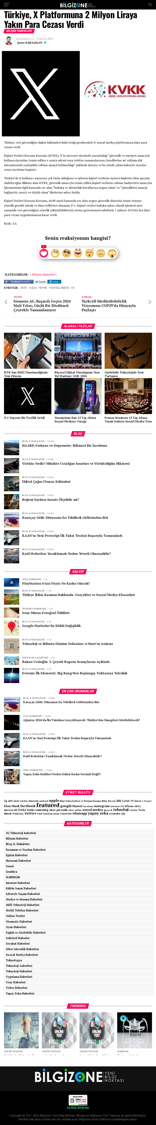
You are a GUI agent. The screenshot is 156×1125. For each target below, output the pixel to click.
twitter (30, 813)
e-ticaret (146, 801)
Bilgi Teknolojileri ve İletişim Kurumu (80, 801)
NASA (22, 810)
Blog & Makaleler (18, 844)
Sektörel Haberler (18, 938)
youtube (114, 813)
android (43, 801)
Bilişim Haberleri (17, 838)
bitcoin (112, 801)
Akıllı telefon (20, 801)
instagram (102, 806)
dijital (137, 801)
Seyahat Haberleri (18, 943)
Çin (123, 813)
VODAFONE (66, 813)
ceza (33, 288)
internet (115, 806)
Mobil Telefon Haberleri (22, 910)
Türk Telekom (45, 813)
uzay (56, 813)
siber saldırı (75, 810)
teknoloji (121, 809)
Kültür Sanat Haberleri (21, 888)
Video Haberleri (16, 988)
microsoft (10, 810)
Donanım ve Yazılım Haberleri (26, 849)
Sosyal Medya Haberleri (22, 955)
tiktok (7, 813)
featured (48, 805)
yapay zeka (98, 813)
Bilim (104, 801)
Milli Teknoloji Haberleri (22, 905)
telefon (133, 810)
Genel (10, 866)
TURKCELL (18, 813)
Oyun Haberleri (16, 927)
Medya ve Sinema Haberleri (24, 899)
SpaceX (108, 809)
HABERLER (13, 877)
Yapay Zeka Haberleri (20, 993)
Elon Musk (12, 806)
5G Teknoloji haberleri (21, 833)
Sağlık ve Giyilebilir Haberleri (26, 932)
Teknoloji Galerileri (19, 966)
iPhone (129, 806)
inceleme (88, 806)
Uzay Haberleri (16, 982)
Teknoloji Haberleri (19, 971)
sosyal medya (59, 288)
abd (10, 801)
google (66, 805)
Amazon (33, 801)
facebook (28, 805)
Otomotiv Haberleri (19, 921)
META (138, 806)
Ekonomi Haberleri (18, 860)
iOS (122, 806)
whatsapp (79, 813)
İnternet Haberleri (18, 883)
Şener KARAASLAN (29, 42)
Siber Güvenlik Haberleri (22, 949)
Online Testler (15, 916)
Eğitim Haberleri (17, 855)
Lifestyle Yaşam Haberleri (23, 894)
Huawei (77, 806)
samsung (41, 810)
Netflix (31, 810)
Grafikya (11, 871)
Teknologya (14, 960)
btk (24, 288)
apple (54, 800)
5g (5, 801)
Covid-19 (127, 801)
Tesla (141, 810)
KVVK (43, 288)
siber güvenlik (58, 810)
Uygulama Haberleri (19, 977)
